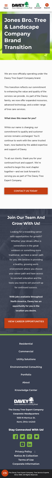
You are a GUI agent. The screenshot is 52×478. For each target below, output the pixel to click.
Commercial (26, 351)
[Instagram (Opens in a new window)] (36, 436)
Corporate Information (26, 463)
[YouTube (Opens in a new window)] (22, 443)
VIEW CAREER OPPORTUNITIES (26, 321)
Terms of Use (26, 459)
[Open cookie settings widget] (4, 473)
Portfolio (26, 374)
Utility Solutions (26, 359)
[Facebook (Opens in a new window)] (15, 436)
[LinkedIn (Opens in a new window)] (29, 443)
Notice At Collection (26, 455)
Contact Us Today (25, 191)
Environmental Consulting (26, 367)
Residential (26, 343)
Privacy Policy (23, 451)
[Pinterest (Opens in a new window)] (29, 436)
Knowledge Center (26, 390)
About (26, 382)
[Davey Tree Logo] (26, 401)
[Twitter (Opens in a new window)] (22, 436)
